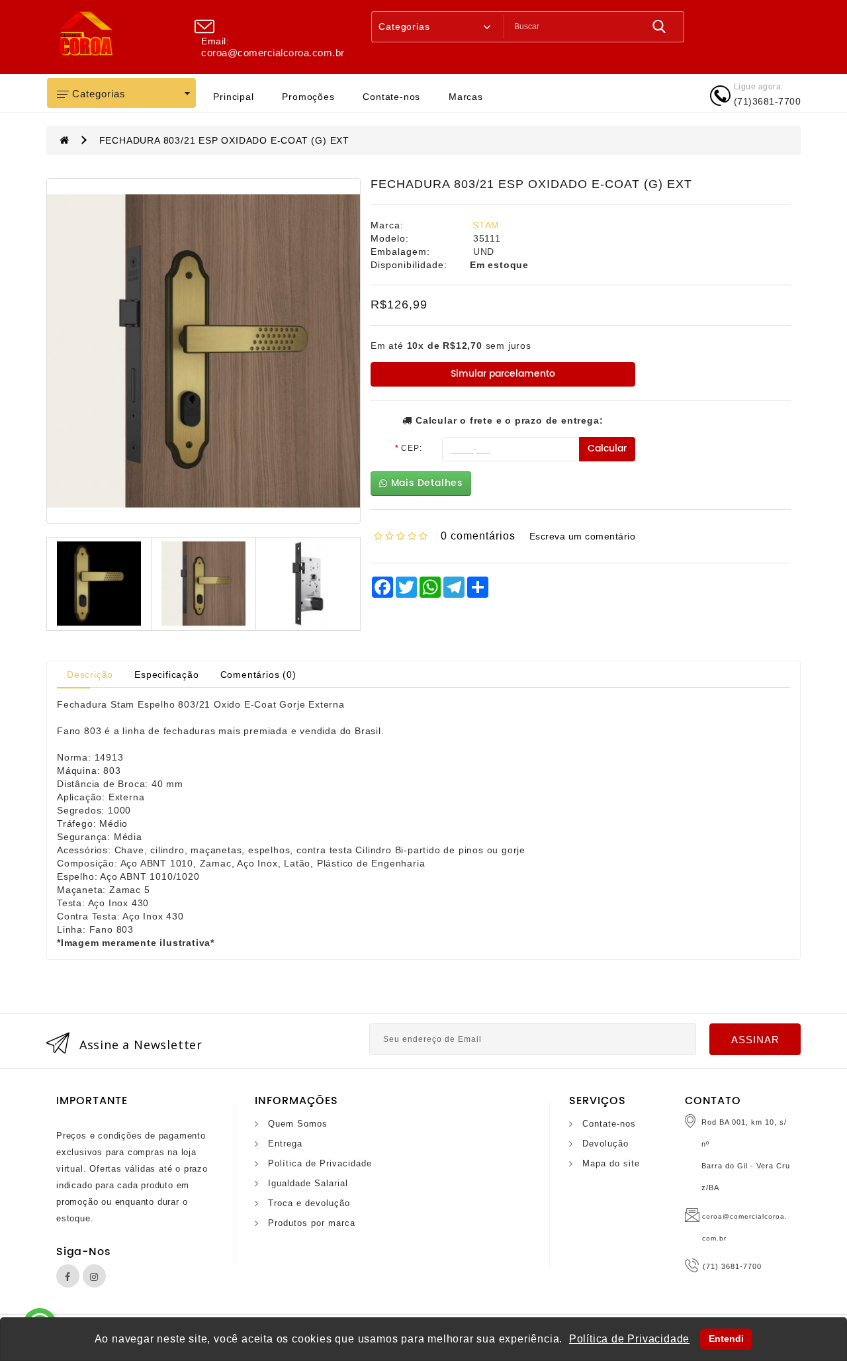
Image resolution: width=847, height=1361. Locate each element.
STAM (486, 225)
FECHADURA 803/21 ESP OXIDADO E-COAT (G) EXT (224, 140)
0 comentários (478, 535)
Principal (233, 96)
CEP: (411, 448)
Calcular (607, 448)
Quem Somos (298, 1124)
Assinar (755, 1039)
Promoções (308, 96)
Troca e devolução (309, 1203)
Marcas (466, 96)
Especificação (166, 674)
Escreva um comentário (582, 536)
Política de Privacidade (320, 1163)
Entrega (285, 1144)
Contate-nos (391, 96)
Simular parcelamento (503, 373)
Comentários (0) (258, 674)
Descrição (90, 674)
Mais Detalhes (425, 483)
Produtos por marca (311, 1223)
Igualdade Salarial (308, 1183)
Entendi (726, 1338)
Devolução (605, 1144)
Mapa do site (611, 1163)
